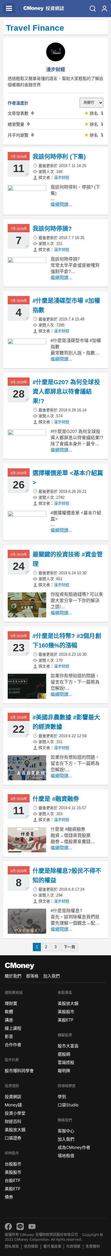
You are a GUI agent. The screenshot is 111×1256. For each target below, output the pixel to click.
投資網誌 (13, 1096)
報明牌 (64, 1070)
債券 (9, 1196)
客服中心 (66, 1130)
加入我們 (51, 975)
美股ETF (12, 1188)
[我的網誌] (104, 8)
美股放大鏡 (15, 1129)
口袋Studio (68, 1104)
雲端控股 (66, 1062)
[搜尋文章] (92, 8)
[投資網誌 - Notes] (42, 8)
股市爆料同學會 (19, 1070)
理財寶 (11, 1003)
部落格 (32, 975)
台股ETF (12, 1180)
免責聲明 (93, 1246)
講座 (9, 1019)
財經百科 (13, 1121)
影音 (9, 1036)
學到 (62, 1096)
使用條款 (31, 1246)
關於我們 (13, 975)
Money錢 (13, 1104)
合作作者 (13, 1044)
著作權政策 (52, 1246)
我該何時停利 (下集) (59, 156)
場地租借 (66, 1155)
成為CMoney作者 (74, 1147)
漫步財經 (61, 177)
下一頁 (69, 947)
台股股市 (13, 1163)
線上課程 (13, 1028)
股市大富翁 (68, 1045)
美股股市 (13, 1172)
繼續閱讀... (61, 204)
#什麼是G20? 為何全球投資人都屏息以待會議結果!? (66, 391)
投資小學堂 (15, 1113)
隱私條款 (12, 1246)
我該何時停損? (52, 228)
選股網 (64, 1054)
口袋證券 (13, 1137)
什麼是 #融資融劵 (56, 799)
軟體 (9, 1011)
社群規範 (73, 1246)
